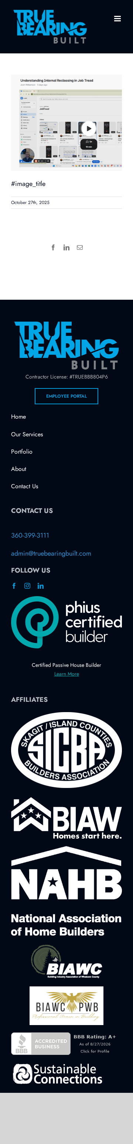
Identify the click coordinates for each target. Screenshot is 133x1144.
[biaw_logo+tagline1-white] (66, 800)
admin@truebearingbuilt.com (51, 553)
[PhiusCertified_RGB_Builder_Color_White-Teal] (66, 599)
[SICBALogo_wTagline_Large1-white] (66, 715)
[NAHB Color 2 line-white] (66, 849)
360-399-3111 (30, 535)
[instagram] (27, 586)
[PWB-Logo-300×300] (66, 990)
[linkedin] (41, 586)
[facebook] (14, 586)
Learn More (66, 673)
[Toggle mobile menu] (118, 18)
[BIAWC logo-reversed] (66, 946)
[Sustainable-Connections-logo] (57, 1065)
